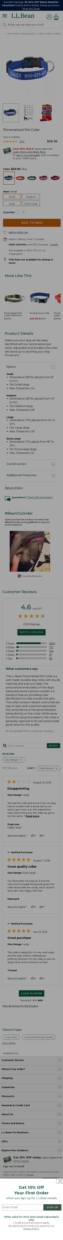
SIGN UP (52, 1207)
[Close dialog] (59, 1181)
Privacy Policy (31, 1228)
